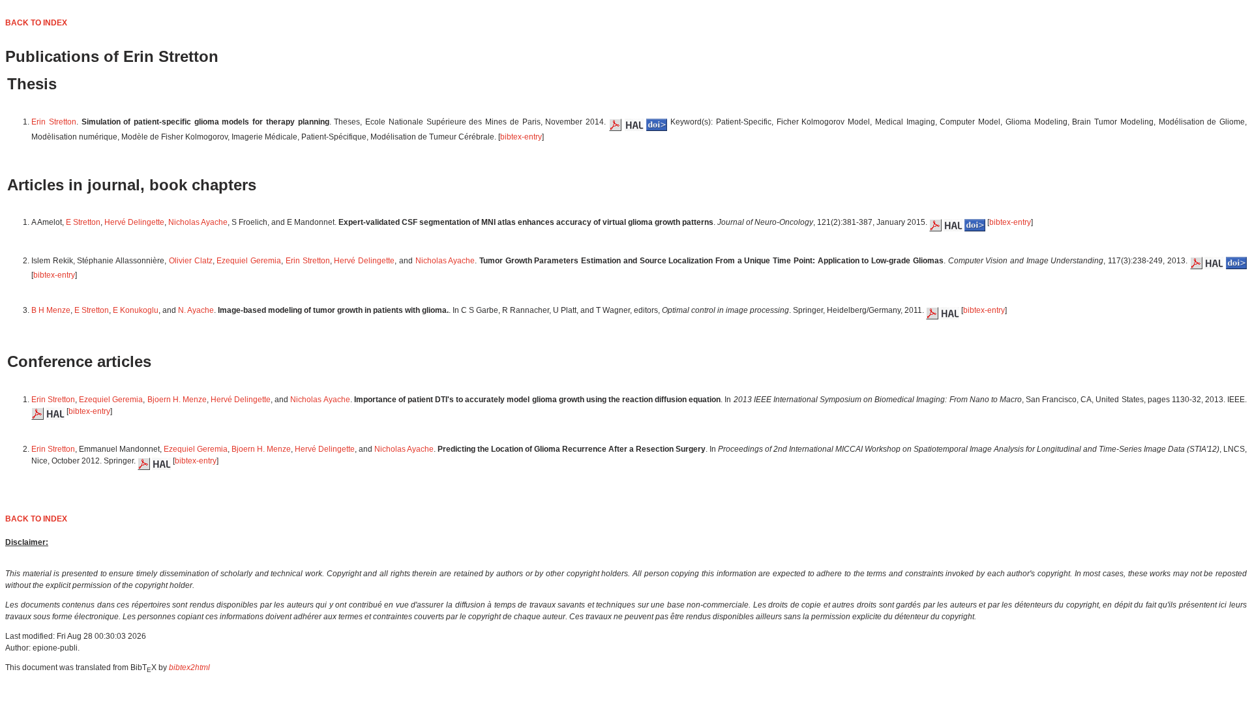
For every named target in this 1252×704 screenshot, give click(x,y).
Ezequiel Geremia (248, 260)
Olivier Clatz (191, 260)
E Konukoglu (135, 310)
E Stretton (83, 222)
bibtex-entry (521, 136)
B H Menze (50, 310)
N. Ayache (196, 310)
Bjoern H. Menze (177, 399)
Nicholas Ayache (198, 222)
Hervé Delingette (134, 222)
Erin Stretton (53, 121)
